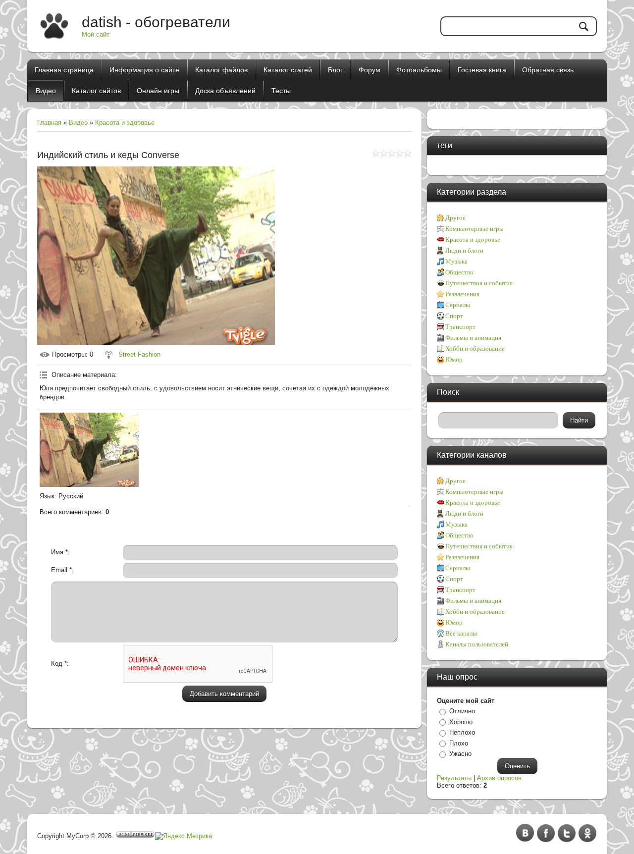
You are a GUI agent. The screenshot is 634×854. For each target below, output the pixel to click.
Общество (459, 272)
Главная (49, 122)
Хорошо (461, 722)
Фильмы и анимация (473, 337)
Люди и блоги (464, 250)
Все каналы (461, 633)
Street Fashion (139, 354)
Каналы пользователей (476, 644)
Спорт (454, 316)
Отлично (462, 711)
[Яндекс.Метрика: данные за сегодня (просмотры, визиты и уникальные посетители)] (183, 836)
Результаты (454, 778)
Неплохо (462, 732)
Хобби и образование (475, 348)
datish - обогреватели (156, 22)
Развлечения (462, 294)
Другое (455, 217)
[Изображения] (89, 450)
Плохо (458, 743)
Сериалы (457, 305)
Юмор (454, 359)
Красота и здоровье (125, 122)
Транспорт (460, 326)
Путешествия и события (479, 283)
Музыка (456, 261)
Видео (78, 122)
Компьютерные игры (474, 228)
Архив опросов (499, 778)
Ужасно (460, 753)
